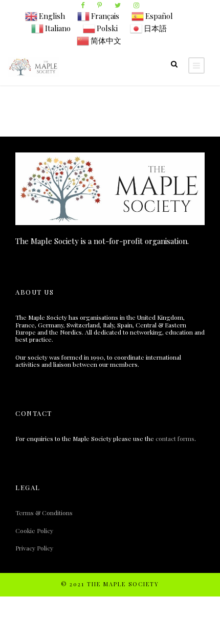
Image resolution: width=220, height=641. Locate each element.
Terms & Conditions (44, 513)
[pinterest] (99, 5)
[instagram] (136, 5)
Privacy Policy (34, 548)
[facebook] (82, 5)
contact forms (175, 438)
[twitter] (118, 5)
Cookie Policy (34, 530)
